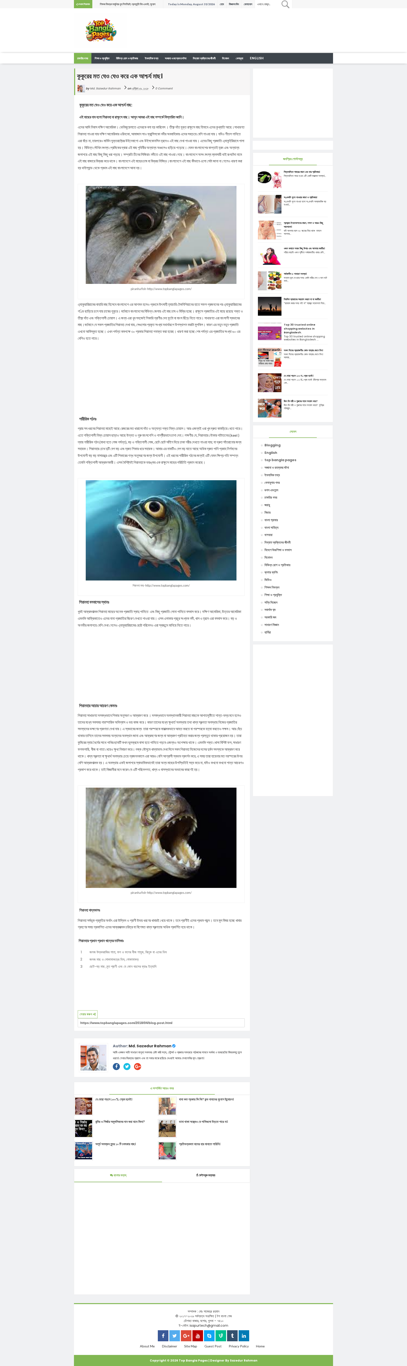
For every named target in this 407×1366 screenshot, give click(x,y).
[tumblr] (232, 1336)
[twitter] (174, 1336)
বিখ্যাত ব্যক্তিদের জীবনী (204, 58)
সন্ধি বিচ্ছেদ (271, 602)
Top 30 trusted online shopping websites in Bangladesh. (299, 328)
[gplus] (186, 1336)
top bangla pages (280, 460)
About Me (147, 1346)
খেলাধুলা (239, 58)
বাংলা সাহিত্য (271, 527)
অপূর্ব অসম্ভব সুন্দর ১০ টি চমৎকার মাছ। (115, 1144)
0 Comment (164, 88)
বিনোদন (225, 58)
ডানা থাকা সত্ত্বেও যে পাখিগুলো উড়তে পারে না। (203, 1121)
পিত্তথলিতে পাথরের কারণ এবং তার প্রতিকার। (302, 172)
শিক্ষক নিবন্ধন (272, 587)
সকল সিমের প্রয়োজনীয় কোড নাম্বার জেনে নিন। (303, 350)
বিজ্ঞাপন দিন (234, 4)
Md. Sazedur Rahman (150, 1046)
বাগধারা (269, 534)
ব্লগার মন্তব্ (119, 1175)
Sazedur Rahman (243, 1360)
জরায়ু (267, 505)
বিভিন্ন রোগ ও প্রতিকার (127, 58)
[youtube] (197, 1336)
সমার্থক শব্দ (270, 609)
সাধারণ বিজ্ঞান (272, 624)
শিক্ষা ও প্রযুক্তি (102, 58)
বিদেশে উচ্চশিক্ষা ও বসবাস (278, 550)
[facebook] (163, 1336)
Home (260, 1346)
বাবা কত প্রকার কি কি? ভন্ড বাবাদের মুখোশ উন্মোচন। (206, 1099)
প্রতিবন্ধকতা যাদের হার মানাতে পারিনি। (199, 1144)
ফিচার (268, 512)
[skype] (209, 1336)
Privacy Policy (239, 1346)
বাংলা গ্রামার (271, 520)
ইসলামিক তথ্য (152, 58)
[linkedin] (244, 1336)
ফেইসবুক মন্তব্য (207, 1175)
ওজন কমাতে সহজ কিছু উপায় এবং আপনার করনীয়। (304, 248)
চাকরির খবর (82, 58)
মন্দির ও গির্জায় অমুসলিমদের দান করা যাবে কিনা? (120, 1121)
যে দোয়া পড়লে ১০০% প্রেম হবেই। (113, 1099)
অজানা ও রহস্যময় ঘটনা (175, 58)
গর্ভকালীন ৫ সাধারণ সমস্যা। (295, 274)
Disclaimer (169, 1346)
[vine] (221, 1336)
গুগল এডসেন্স (271, 490)
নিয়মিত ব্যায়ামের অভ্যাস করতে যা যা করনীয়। (302, 299)
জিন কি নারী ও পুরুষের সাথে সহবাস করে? (301, 401)
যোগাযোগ (248, 4)
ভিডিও (268, 579)
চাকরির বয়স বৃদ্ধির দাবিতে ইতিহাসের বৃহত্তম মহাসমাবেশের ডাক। (129, 4)
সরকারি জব (270, 617)
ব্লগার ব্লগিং (271, 572)
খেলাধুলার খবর (272, 482)
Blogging (273, 445)
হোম (222, 4)
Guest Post (213, 1346)
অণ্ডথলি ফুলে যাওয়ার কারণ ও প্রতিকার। (300, 197)
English (257, 58)
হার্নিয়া (268, 632)
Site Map (190, 1346)
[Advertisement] (247, 23)
